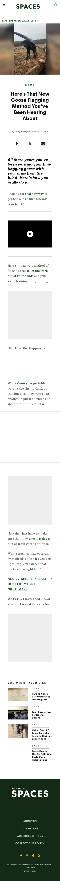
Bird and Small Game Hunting (23, 21)
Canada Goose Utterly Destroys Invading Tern (41, 697)
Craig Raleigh (22, 132)
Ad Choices (30, 828)
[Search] (55, 5)
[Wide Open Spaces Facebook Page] (21, 855)
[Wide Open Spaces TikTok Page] (33, 855)
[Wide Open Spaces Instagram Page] (27, 855)
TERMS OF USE (30, 868)
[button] (4, 5)
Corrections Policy (30, 843)
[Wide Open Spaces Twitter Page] (39, 855)
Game (4, 21)
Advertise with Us (30, 835)
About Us (30, 821)
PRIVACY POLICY (30, 871)
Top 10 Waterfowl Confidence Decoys (42, 715)
